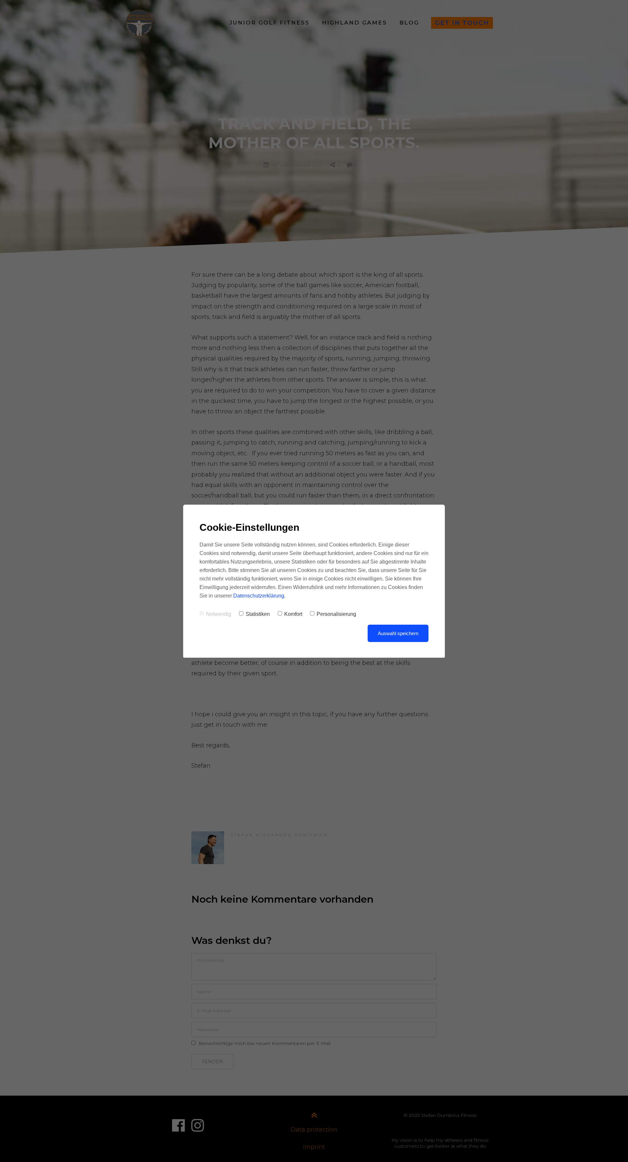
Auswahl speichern (398, 633)
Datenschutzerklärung (258, 595)
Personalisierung (336, 614)
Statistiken (258, 614)
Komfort (293, 614)
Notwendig (218, 614)
